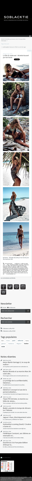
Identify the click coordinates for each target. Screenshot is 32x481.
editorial (14, 267)
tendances (24, 271)
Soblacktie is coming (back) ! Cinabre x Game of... (17, 425)
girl (25, 266)
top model (10, 268)
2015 (9, 266)
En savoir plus (19, 479)
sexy (12, 270)
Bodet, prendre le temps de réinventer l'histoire (17, 409)
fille (23, 266)
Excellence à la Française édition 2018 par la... (15, 443)
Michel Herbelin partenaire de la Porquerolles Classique (13, 39)
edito (18, 267)
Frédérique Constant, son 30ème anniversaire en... (17, 434)
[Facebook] (3, 286)
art (23, 270)
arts (21, 270)
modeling (5, 268)
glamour (3, 343)
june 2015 (5, 266)
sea (25, 273)
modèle (25, 267)
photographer (21, 269)
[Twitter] (10, 286)
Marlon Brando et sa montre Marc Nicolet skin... (17, 372)
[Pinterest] (16, 286)
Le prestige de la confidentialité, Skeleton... (15, 381)
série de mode (13, 271)
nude (15, 270)
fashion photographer (19, 268)
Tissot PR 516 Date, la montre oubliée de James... (16, 400)
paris (13, 340)
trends (4, 273)
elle (11, 266)
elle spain (26, 265)
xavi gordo (21, 265)
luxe (27, 269)
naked (18, 270)
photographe (14, 269)
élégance (8, 270)
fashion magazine (17, 266)
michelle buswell (14, 265)
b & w (18, 273)
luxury (4, 270)
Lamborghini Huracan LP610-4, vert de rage (14, 47)
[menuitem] (16, 39)
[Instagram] (23, 286)
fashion (10, 267)
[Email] (3, 292)
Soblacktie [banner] (16, 17)
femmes (8, 273)
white (15, 273)
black (12, 273)
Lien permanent (8, 263)
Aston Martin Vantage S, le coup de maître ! (16, 363)
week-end (5, 267)
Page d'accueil (5, 44)
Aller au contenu (5, 1)
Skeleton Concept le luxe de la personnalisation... (15, 391)
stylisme (19, 271)
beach (22, 273)
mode (21, 267)
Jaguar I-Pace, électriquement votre (17, 417)
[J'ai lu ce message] (30, 477)
